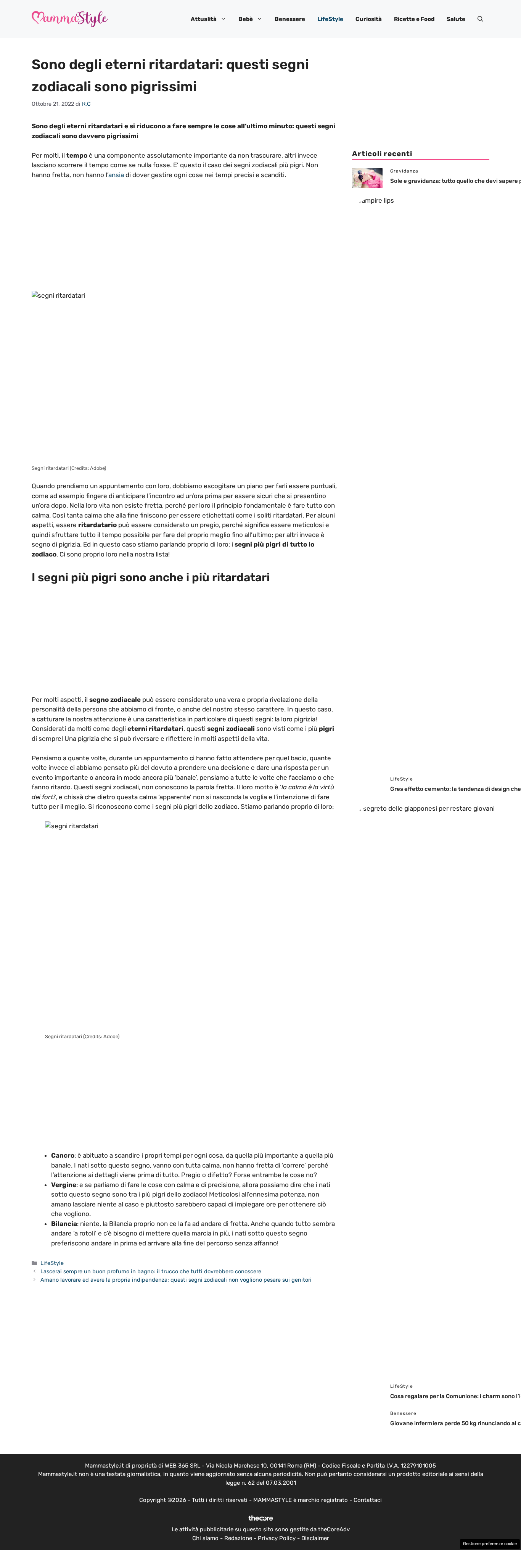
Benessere (290, 19)
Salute (456, 19)
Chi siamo (205, 1538)
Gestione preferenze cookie (490, 1543)
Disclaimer (315, 1538)
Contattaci (368, 1500)
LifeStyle (330, 19)
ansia (116, 175)
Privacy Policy (277, 1538)
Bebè (245, 19)
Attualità (204, 19)
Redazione (238, 1538)
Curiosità (368, 19)
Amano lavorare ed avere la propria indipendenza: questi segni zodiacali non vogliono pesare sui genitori (176, 1279)
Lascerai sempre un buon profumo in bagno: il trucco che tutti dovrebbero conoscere (150, 1271)
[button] (480, 19)
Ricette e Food (414, 19)
